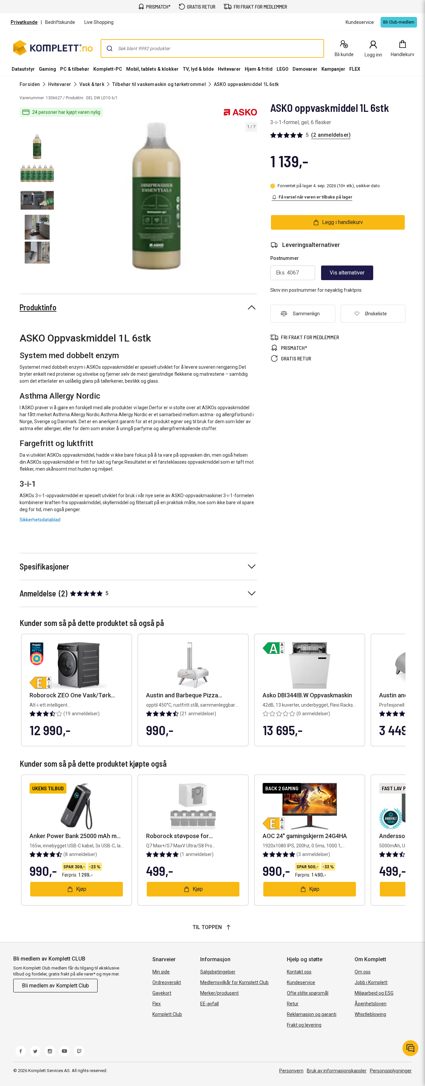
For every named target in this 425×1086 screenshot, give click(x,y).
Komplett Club (167, 1014)
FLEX (354, 69)
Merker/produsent (219, 993)
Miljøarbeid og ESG (374, 993)
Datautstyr (23, 69)
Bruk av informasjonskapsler (337, 1070)
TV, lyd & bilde (198, 69)
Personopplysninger (391, 1070)
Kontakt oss (299, 971)
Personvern (291, 1070)
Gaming (47, 69)
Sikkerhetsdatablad (40, 519)
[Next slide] (251, 197)
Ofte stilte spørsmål (307, 993)
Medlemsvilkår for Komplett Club (234, 982)
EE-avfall (209, 1003)
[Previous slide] (62, 197)
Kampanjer (333, 69)
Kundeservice (301, 982)
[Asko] (240, 112)
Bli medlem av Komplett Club (55, 985)
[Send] (109, 48)
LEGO (283, 69)
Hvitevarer (229, 69)
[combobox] (212, 48)
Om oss (363, 971)
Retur (292, 1003)
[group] (157, 196)
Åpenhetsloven (370, 1003)
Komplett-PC (107, 69)
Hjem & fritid (259, 69)
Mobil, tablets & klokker (152, 69)
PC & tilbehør (74, 69)
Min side (161, 971)
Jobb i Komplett (371, 982)
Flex (156, 1003)
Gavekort (161, 993)
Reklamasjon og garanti (311, 1014)
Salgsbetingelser (217, 971)
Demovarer (305, 69)
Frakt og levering (304, 1025)
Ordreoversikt (166, 982)
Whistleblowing (370, 1014)
